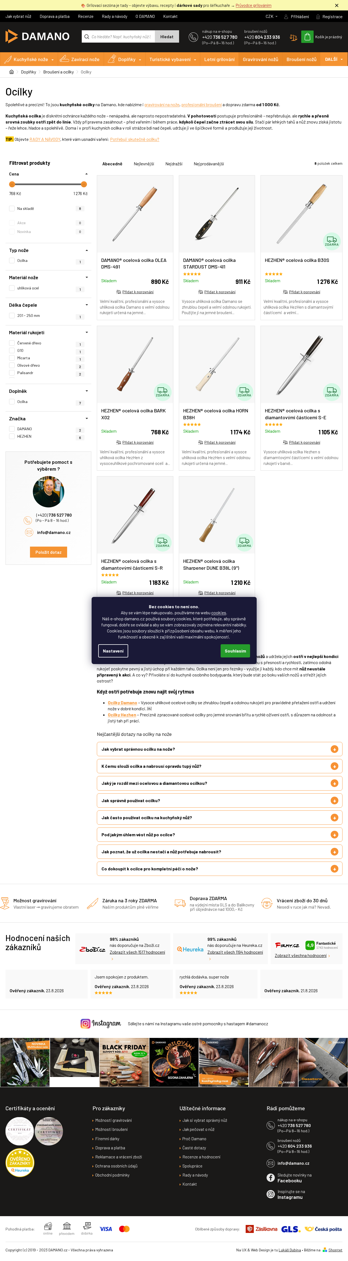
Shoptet (335, 1250)
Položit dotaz (48, 552)
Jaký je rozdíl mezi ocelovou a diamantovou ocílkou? (154, 783)
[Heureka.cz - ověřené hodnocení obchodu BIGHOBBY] (20, 1162)
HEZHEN (49, 436)
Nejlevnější (144, 163)
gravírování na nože (161, 104)
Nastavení (113, 650)
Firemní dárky (107, 1138)
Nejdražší (173, 163)
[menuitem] (29, 59)
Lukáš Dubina (290, 1250)
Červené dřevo (49, 343)
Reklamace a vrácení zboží (118, 1156)
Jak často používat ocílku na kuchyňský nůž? (147, 817)
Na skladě (49, 208)
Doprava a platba (55, 16)
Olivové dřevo (49, 365)
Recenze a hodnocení (201, 1156)
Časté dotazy (194, 1147)
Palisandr (49, 372)
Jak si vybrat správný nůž (204, 1120)
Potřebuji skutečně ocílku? (134, 139)
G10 (49, 350)
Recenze (86, 16)
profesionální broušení (201, 104)
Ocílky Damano (122, 702)
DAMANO (49, 428)
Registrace (332, 16)
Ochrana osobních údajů (116, 1165)
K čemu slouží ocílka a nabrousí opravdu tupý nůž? (151, 766)
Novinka (49, 231)
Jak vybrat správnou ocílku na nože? (138, 749)
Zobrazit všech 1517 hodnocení (137, 952)
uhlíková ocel (49, 288)
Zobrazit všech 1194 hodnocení (235, 952)
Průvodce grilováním (254, 5)
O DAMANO (145, 16)
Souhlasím (235, 650)
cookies (218, 612)
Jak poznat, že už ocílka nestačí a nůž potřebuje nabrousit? (161, 851)
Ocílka (49, 401)
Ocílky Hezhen (122, 714)
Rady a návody (114, 16)
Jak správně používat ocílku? (131, 800)
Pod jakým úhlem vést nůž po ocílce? (138, 834)
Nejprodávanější (209, 163)
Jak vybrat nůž (18, 16)
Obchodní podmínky (112, 1174)
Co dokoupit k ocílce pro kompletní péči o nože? (150, 868)
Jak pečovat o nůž (198, 1129)
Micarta (49, 358)
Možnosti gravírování (113, 1120)
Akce (49, 222)
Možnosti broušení (111, 1129)
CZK (270, 16)
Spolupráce (192, 1165)
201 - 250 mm (49, 315)
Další (331, 59)
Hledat (167, 36)
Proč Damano (194, 1138)
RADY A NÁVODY (44, 139)
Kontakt (170, 16)
